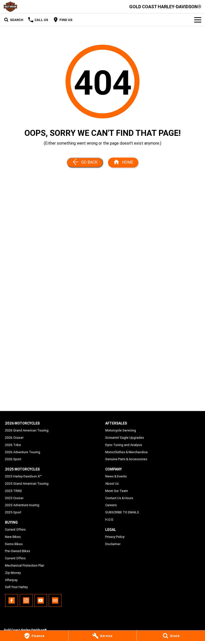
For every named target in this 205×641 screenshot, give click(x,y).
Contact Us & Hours (119, 498)
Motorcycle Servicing (120, 430)
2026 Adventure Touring (22, 452)
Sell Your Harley (16, 587)
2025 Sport (13, 512)
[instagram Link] (26, 600)
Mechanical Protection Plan (24, 565)
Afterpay (11, 580)
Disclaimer (112, 544)
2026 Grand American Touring (26, 430)
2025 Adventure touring (22, 505)
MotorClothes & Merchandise (126, 452)
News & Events (116, 476)
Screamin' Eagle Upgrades (124, 437)
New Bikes (13, 537)
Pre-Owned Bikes (17, 551)
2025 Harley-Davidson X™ (23, 476)
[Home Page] (10, 6)
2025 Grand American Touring (26, 483)
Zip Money (13, 573)
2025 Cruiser (14, 498)
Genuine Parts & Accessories (126, 459)
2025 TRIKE (13, 491)
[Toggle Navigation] (197, 19)
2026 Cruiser (14, 437)
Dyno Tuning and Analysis (123, 445)
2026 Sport (13, 459)
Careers (111, 505)
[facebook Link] (11, 600)
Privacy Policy (114, 537)
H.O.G (109, 519)
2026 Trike (13, 445)
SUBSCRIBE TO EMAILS (122, 512)
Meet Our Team (116, 491)
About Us (112, 483)
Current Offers (15, 529)
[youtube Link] (40, 600)
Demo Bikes (14, 544)
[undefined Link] (55, 600)
